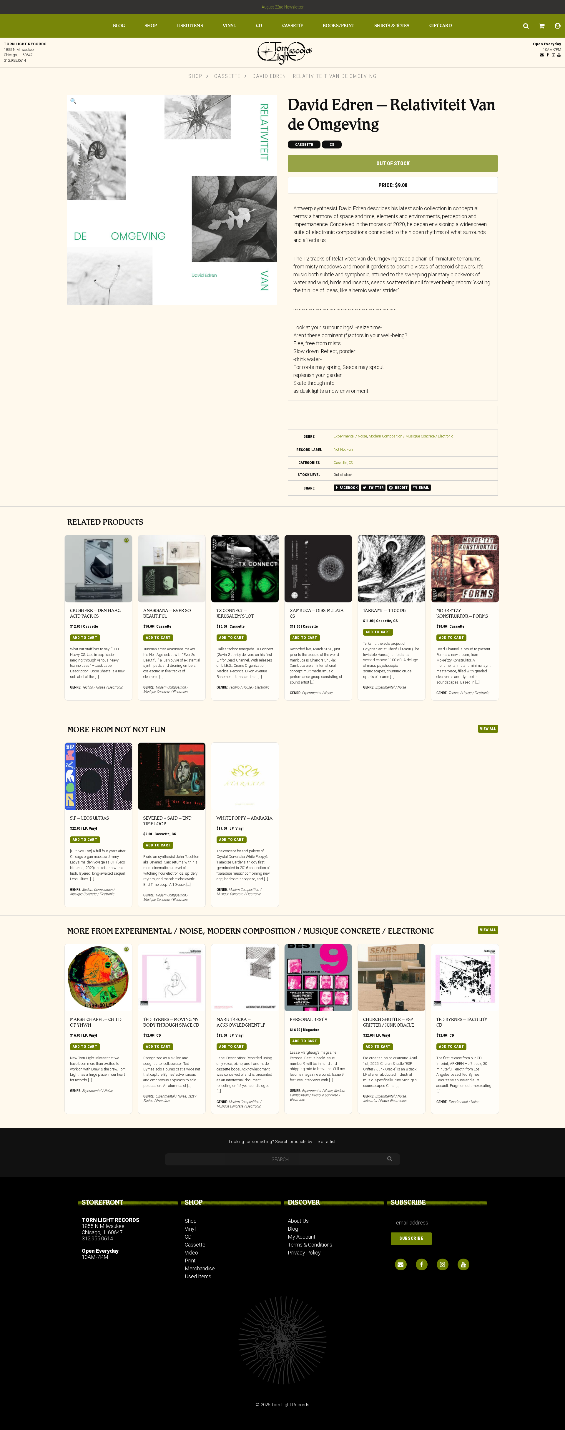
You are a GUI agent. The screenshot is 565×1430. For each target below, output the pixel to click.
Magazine (311, 1030)
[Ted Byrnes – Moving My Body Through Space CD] (171, 977)
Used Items (190, 26)
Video (191, 1252)
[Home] (282, 52)
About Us (298, 1221)
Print (190, 1260)
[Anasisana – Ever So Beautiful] (171, 568)
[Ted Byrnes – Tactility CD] (464, 977)
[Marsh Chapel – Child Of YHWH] (98, 977)
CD (259, 26)
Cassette (292, 26)
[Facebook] (547, 55)
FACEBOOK (348, 487)
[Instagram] (553, 55)
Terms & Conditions (310, 1245)
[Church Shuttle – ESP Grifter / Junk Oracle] (391, 977)
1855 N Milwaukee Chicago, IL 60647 (103, 1229)
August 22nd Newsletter (283, 7)
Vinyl (229, 26)
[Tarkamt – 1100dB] (391, 568)
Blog (119, 26)
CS (332, 144)
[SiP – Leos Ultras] (98, 776)
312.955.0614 (15, 60)
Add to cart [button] (85, 637)
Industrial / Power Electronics (384, 1100)
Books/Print (338, 26)
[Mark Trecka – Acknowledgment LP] (245, 977)
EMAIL (423, 487)
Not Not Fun (343, 449)
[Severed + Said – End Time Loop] (171, 776)
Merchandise (200, 1268)
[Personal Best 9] (318, 977)
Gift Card (440, 26)
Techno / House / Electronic (102, 687)
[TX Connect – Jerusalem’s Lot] (245, 568)
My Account (301, 1237)
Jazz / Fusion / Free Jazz (169, 1098)
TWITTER (376, 487)
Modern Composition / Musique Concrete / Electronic (411, 436)
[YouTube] (558, 55)
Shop (150, 26)
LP (85, 828)
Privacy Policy (304, 1252)
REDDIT (401, 487)
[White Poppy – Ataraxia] (245, 776)
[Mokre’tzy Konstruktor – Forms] (464, 568)
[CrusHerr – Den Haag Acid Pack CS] (98, 568)
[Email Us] (542, 55)
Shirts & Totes (391, 26)
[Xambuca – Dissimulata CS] (318, 568)
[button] (73, 101)
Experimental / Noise (350, 436)
